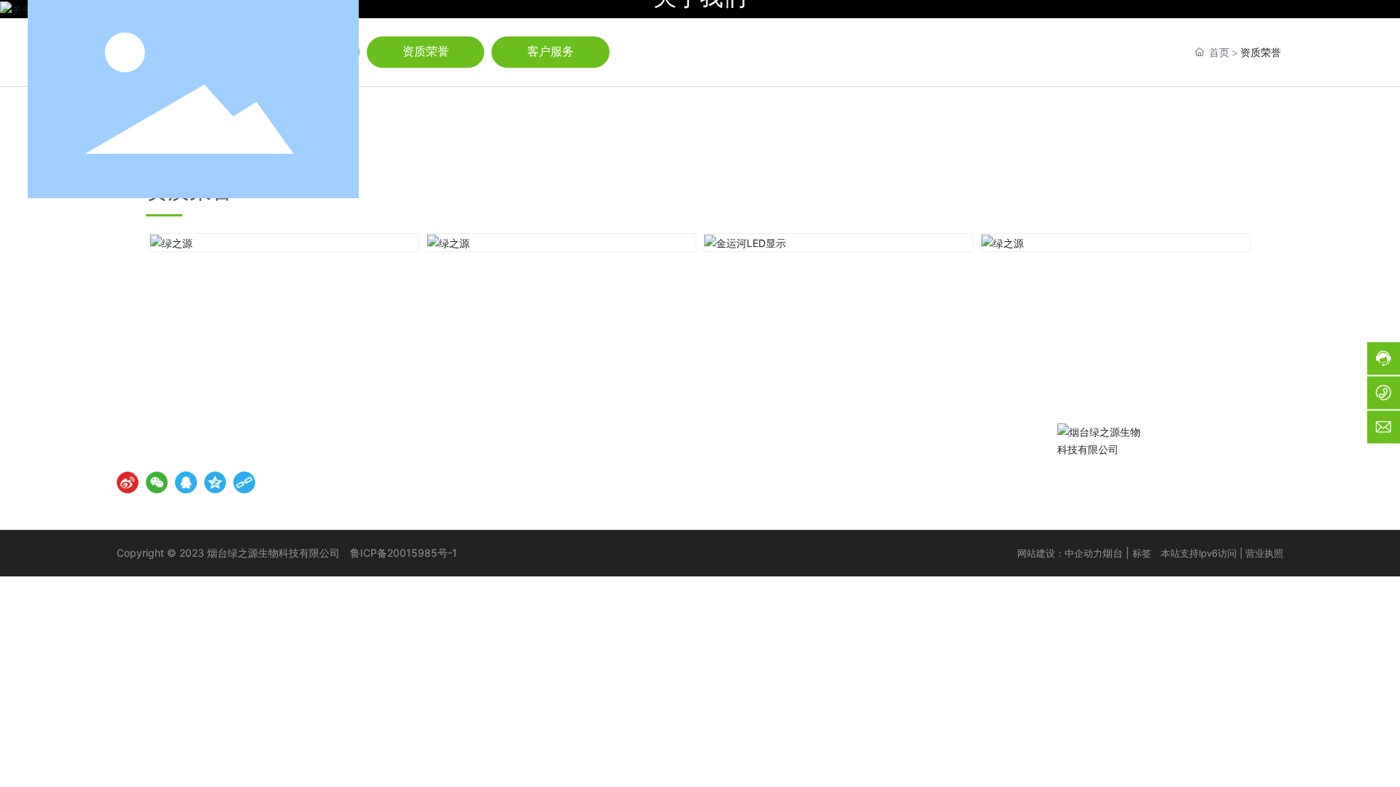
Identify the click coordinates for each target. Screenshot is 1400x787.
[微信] (157, 482)
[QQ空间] (215, 482)
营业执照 (1264, 553)
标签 (1141, 553)
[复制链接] (244, 482)
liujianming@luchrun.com (220, 452)
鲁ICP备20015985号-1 (403, 553)
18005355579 (287, 429)
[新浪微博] (128, 482)
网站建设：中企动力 (1059, 553)
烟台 (1112, 553)
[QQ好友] (186, 482)
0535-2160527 (1228, 99)
